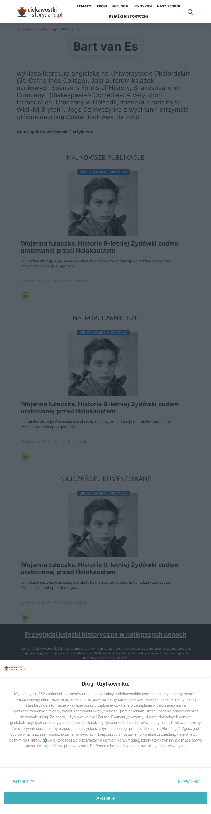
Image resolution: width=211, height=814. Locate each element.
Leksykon (143, 6)
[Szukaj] (190, 11)
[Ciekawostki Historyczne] (44, 11)
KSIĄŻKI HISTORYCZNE (128, 16)
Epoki (102, 6)
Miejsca (120, 6)
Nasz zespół (169, 6)
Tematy (84, 6)
